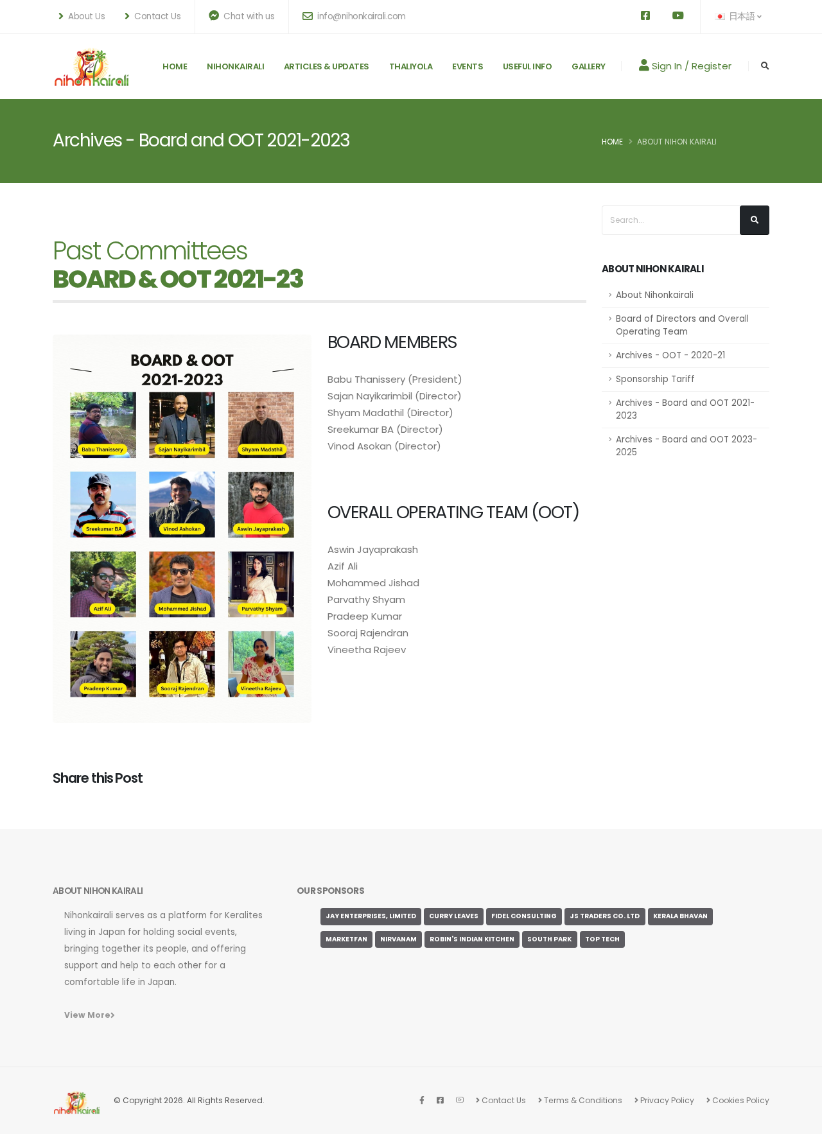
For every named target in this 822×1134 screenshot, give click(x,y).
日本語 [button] (741, 16)
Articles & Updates (326, 66)
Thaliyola (411, 66)
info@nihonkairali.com (360, 16)
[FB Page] (421, 1100)
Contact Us (503, 1100)
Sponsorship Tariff (655, 379)
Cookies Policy (739, 1100)
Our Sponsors (330, 891)
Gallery (589, 66)
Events (467, 66)
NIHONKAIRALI (235, 66)
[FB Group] (440, 1100)
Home (174, 66)
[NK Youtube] (460, 1100)
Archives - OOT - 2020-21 (670, 355)
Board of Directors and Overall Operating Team (682, 325)
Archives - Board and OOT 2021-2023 (685, 409)
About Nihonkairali (655, 295)
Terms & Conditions (582, 1100)
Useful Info (527, 66)
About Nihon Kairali (677, 141)
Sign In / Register (690, 66)
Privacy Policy (666, 1100)
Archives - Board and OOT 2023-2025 (686, 445)
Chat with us (248, 16)
